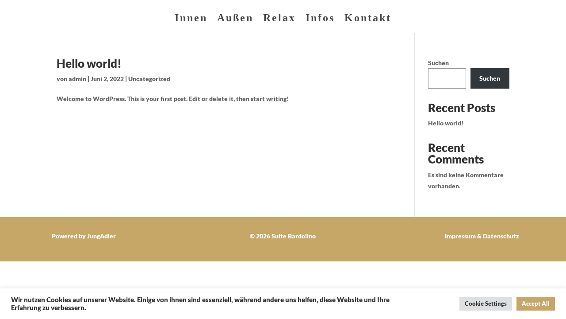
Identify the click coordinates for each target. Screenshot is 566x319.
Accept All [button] (536, 303)
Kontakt (367, 19)
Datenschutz (501, 236)
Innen (191, 19)
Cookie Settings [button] (486, 303)
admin (77, 78)
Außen (235, 19)
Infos (320, 19)
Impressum (460, 236)
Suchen (438, 62)
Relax (279, 19)
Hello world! (89, 63)
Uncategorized (149, 78)
